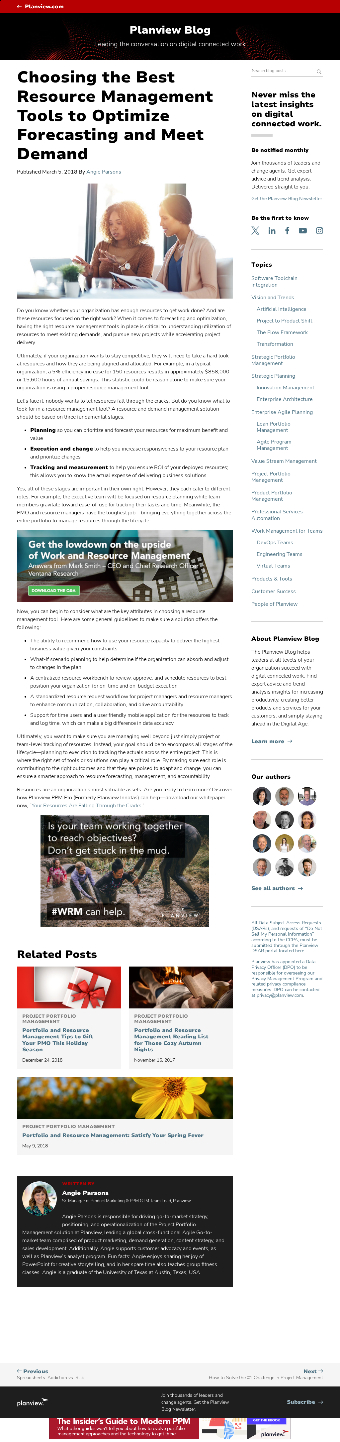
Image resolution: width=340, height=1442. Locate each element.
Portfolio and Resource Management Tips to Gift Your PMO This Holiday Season (57, 1033)
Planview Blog (170, 30)
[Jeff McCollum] (307, 876)
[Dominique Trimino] (307, 829)
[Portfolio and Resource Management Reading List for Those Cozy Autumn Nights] (181, 987)
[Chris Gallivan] (262, 829)
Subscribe (305, 1402)
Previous (50, 1374)
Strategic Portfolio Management (273, 360)
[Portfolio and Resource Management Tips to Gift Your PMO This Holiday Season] (69, 987)
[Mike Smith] (262, 852)
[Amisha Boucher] (262, 805)
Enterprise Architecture (285, 399)
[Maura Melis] (285, 852)
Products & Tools (271, 579)
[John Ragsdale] (285, 829)
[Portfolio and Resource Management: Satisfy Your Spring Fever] (125, 1098)
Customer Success (273, 592)
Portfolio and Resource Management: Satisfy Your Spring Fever (113, 1131)
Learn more (271, 741)
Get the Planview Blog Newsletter (286, 199)
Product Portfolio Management (271, 496)
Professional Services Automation (277, 515)
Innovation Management (285, 388)
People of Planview (274, 604)
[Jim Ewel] (285, 805)
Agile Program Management (274, 445)
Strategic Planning (273, 376)
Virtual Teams (273, 566)
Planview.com (44, 7)
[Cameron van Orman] (307, 852)
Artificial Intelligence (281, 309)
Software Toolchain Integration (274, 281)
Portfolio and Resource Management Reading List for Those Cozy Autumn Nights (171, 1033)
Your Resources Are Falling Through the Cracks (86, 805)
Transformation (275, 344)
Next (266, 1374)
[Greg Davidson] (307, 805)
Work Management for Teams (287, 531)
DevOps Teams (275, 543)
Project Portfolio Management (271, 477)
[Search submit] (319, 72)
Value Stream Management (284, 461)
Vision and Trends (272, 298)
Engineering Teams (279, 554)
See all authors (273, 888)
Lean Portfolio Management (274, 427)
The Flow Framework (282, 332)
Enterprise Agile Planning (282, 412)
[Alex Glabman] (285, 876)
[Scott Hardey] (262, 876)
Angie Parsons (103, 172)
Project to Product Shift (284, 321)
